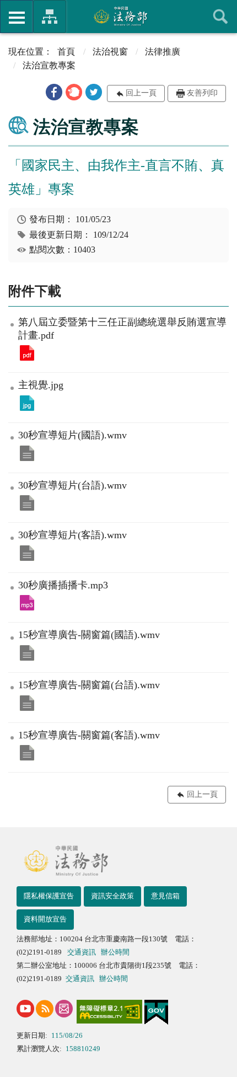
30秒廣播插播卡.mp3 (27, 602)
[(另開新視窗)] (25, 1008)
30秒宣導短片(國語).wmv (27, 453)
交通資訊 (81, 952)
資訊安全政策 (112, 896)
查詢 (220, 16)
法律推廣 (162, 51)
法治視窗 (110, 51)
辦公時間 (115, 952)
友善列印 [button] (202, 93)
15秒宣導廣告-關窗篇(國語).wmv (27, 653)
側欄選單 (16, 16)
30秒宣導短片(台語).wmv (27, 503)
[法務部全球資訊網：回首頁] (119, 16)
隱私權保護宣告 (49, 896)
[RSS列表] (44, 1008)
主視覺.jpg (27, 403)
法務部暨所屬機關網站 (49, 16)
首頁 (66, 51)
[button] (54, 92)
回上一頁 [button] (141, 93)
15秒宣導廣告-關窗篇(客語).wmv (27, 752)
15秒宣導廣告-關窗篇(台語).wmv (27, 703)
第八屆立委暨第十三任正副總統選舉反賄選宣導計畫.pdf (27, 353)
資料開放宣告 (45, 919)
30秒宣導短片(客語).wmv (27, 553)
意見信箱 (165, 896)
